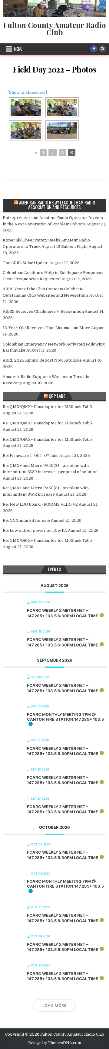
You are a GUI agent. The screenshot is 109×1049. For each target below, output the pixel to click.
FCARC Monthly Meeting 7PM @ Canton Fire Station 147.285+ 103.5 (65, 717)
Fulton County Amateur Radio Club (54, 28)
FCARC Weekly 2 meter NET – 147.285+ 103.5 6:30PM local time (62, 613)
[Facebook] (93, 48)
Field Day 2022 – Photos (54, 69)
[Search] (102, 48)
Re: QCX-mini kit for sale (26, 520)
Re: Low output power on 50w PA (35, 530)
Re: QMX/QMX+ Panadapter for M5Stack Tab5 (47, 406)
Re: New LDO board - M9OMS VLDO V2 (40, 504)
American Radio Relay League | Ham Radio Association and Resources (57, 204)
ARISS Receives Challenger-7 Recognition (43, 311)
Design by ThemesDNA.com (54, 1043)
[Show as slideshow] (27, 92)
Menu (18, 49)
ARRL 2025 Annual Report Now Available (42, 360)
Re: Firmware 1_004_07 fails (30, 455)
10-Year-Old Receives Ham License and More (46, 327)
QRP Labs (57, 396)
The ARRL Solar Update (25, 263)
